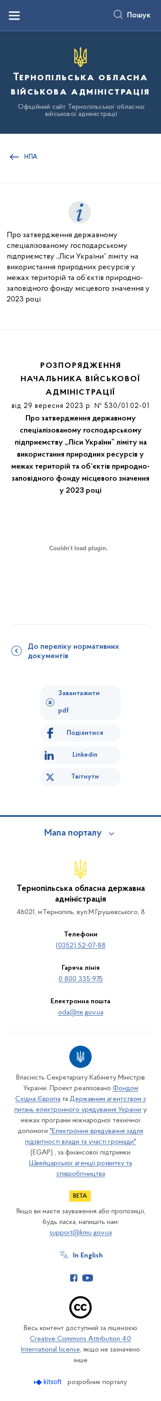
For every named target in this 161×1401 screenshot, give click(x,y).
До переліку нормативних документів (73, 651)
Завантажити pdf (79, 702)
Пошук (139, 16)
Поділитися (85, 733)
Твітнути (85, 776)
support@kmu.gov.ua (81, 1232)
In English (88, 1255)
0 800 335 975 (81, 979)
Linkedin (84, 754)
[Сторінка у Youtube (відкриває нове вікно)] (87, 1278)
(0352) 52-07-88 (81, 945)
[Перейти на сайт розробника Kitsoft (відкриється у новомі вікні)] (48, 1382)
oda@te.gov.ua (80, 1012)
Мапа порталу (73, 833)
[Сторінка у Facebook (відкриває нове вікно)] (73, 1278)
